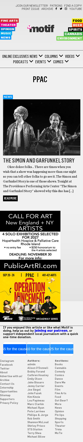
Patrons (56, 5)
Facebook (56, 8)
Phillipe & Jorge (37, 415)
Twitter (61, 8)
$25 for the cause (62, 349)
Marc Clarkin (35, 404)
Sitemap (5, 395)
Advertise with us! (11, 376)
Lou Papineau (35, 400)
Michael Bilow (36, 437)
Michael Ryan (35, 408)
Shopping (60, 418)
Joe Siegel (34, 390)
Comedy (60, 371)
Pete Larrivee (36, 411)
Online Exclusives (15, 56)
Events (40, 61)
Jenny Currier (36, 386)
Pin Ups (59, 415)
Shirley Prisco (36, 426)
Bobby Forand (36, 371)
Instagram (66, 8)
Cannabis (73, 34)
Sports (59, 422)
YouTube (76, 9)
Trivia (58, 429)
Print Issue (30, 9)
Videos (70, 56)
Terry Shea (34, 433)
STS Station (34, 429)
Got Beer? (61, 400)
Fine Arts (9, 20)
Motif (41, 29)
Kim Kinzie (33, 397)
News (5, 37)
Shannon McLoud (38, 422)
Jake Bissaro (35, 382)
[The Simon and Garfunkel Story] (41, 154)
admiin (31, 364)
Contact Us (7, 384)
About (4, 372)
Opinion (7, 29)
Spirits (75, 29)
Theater (8, 25)
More (58, 404)
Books (59, 364)
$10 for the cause (38, 349)
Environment (69, 38)
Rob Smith (33, 418)
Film (57, 390)
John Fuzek (34, 393)
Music (6, 33)
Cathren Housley (38, 375)
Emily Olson (34, 379)
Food (77, 21)
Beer (77, 25)
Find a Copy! (73, 5)
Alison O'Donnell (37, 368)
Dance (59, 379)
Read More (10, 198)
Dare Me (60, 382)
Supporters (7, 399)
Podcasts (20, 61)
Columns (51, 56)
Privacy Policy (9, 403)
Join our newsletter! (32, 5)
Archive (47, 9)
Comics (58, 61)
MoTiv (58, 433)
